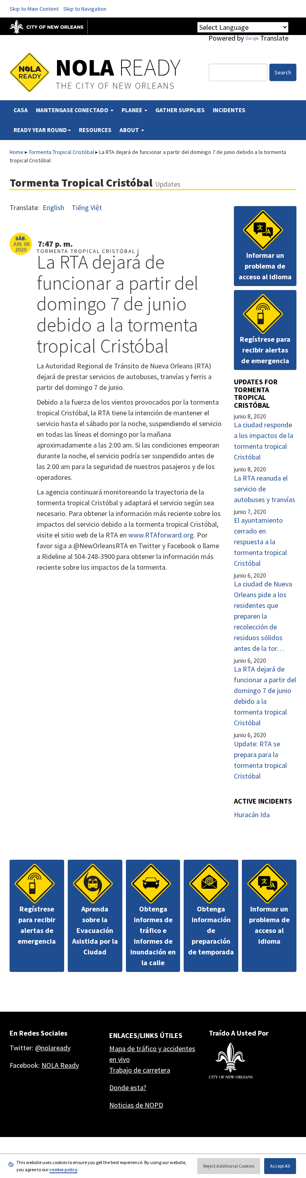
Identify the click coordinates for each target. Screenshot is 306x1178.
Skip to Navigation (84, 8)
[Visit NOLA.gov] (51, 26)
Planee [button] (132, 110)
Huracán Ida (252, 814)
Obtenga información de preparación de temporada (211, 930)
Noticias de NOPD (136, 1105)
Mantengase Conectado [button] (73, 110)
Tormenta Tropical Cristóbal (61, 152)
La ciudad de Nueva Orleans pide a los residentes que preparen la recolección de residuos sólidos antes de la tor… (263, 616)
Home (17, 152)
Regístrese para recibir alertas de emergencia (265, 350)
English (53, 207)
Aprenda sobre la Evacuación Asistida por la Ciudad (95, 930)
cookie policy (63, 1169)
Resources (95, 130)
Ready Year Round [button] (40, 130)
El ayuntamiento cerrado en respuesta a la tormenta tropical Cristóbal (260, 542)
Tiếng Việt (87, 207)
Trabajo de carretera (139, 1070)
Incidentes (229, 110)
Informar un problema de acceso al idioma (265, 266)
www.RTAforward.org (161, 534)
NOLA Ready (60, 1065)
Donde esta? (127, 1087)
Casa (21, 110)
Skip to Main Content (34, 8)
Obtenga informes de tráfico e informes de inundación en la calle (153, 935)
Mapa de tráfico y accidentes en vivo (152, 1054)
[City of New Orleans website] (231, 1060)
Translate (274, 38)
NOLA (117, 67)
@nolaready (53, 1047)
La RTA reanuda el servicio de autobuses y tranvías (264, 488)
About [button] (130, 130)
